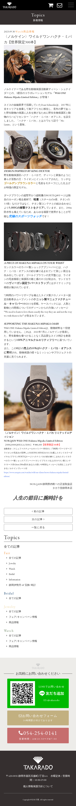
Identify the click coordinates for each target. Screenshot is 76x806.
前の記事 (39, 511)
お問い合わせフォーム (39, 718)
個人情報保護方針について (38, 786)
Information (14, 579)
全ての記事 (12, 546)
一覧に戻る (38, 527)
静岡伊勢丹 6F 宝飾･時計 (22, 585)
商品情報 (14, 622)
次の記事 (37, 519)
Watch (12, 568)
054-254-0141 (38, 735)
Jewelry (12, 563)
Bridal (11, 574)
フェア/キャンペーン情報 (23, 616)
